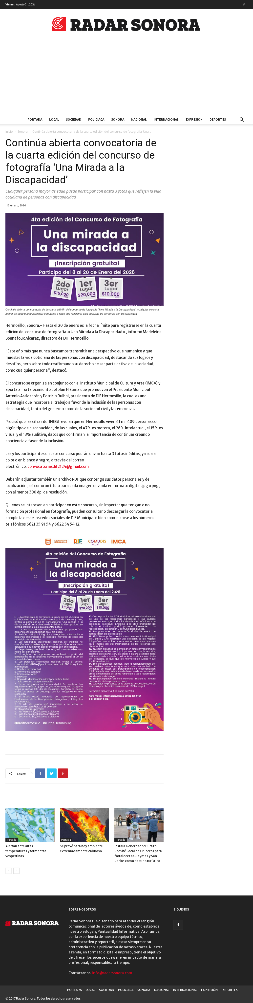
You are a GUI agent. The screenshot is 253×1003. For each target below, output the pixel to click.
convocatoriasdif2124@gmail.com (58, 466)
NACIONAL (139, 119)
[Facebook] (244, 4)
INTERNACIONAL (166, 119)
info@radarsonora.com (112, 973)
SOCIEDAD (73, 119)
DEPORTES (218, 119)
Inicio (9, 131)
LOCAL (54, 119)
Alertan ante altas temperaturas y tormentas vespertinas (25, 851)
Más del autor (68, 798)
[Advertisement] (126, 78)
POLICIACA (96, 119)
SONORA (117, 119)
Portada (12, 839)
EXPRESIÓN (194, 119)
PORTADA (34, 119)
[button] (242, 120)
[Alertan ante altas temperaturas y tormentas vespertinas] (30, 825)
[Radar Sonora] (126, 25)
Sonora (23, 131)
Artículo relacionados (28, 798)
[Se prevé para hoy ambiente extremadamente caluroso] (84, 825)
